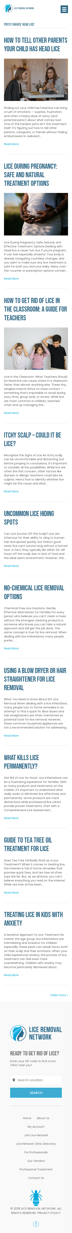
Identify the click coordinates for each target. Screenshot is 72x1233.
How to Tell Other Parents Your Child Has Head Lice (35, 44)
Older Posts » (59, 995)
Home (27, 1118)
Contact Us (36, 1178)
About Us (43, 1118)
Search (36, 1093)
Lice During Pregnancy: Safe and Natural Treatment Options (30, 175)
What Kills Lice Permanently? (21, 762)
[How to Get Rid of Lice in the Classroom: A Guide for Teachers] (36, 348)
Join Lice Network (36, 1135)
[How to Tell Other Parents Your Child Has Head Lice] (36, 79)
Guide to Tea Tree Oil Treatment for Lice (28, 844)
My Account (36, 1127)
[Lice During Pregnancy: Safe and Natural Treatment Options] (36, 214)
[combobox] (36, 1080)
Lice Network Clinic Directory (36, 1144)
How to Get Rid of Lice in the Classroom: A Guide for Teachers (35, 309)
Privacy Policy (49, 1213)
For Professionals (36, 1152)
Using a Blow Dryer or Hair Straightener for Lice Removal (35, 679)
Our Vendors (36, 1161)
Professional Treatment (36, 1169)
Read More (11, 144)
